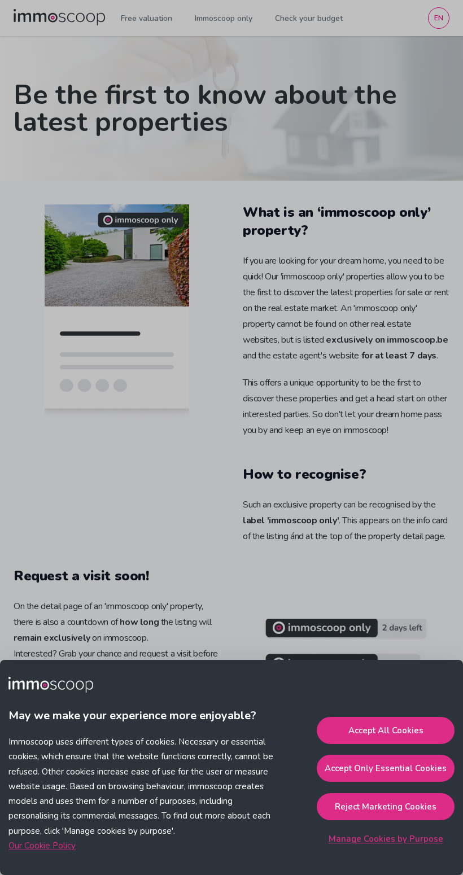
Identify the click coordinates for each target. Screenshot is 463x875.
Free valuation (146, 18)
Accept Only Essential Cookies (386, 768)
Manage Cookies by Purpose (386, 839)
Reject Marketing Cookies (385, 806)
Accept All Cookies (385, 730)
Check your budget (309, 18)
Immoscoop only (223, 18)
